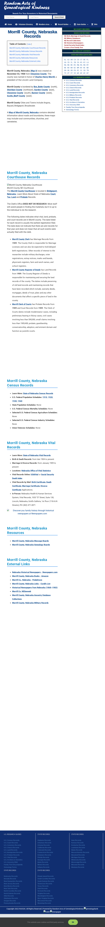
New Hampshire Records (13, 881)
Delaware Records (44, 855)
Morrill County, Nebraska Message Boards (30, 541)
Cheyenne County (38, 74)
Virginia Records (44, 893)
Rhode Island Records (46, 876)
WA (78, 73)
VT (72, 73)
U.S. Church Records (73, 88)
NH (72, 68)
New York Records (10, 888)
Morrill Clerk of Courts (22, 304)
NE (65, 68)
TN (88, 70)
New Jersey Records (11, 884)
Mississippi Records (78, 862)
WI (84, 73)
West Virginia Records (46, 898)
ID (68, 62)
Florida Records (43, 857)
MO (84, 65)
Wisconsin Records (45, 901)
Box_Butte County (42, 87)
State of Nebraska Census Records (38, 393)
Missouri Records (77, 865)
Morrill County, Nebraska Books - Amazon (30, 576)
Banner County (38, 93)
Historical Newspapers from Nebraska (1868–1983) (34, 587)
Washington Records (45, 896)
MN (78, 65)
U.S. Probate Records (74, 97)
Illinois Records (43, 865)
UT (68, 73)
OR (72, 70)
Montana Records (77, 867)
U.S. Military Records (73, 95)
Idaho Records (43, 862)
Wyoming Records (44, 903)
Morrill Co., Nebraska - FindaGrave (27, 580)
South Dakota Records (46, 881)
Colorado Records (44, 850)
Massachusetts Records (80, 852)
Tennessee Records (45, 884)
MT (88, 65)
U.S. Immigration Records (75, 92)
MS (81, 65)
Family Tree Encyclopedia (75, 107)
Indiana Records (43, 867)
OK (68, 70)
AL (65, 60)
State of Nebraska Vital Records (37, 455)
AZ (68, 60)
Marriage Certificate (31, 486)
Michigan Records (78, 857)
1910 (45, 397)
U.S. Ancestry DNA (73, 105)
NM (78, 68)
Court (52, 194)
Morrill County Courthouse (23, 191)
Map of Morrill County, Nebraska (24, 112)
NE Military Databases (72, 38)
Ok (73, 922)
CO (78, 60)
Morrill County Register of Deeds (26, 270)
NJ (75, 68)
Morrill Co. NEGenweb (21, 591)
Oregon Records (10, 901)
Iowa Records (76, 840)
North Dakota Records (12, 893)
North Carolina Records (12, 891)
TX (65, 73)
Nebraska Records (11, 876)
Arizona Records (44, 845)
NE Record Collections (72, 41)
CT (81, 60)
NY (81, 68)
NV (68, 68)
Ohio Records (9, 896)
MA (65, 65)
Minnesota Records (78, 860)
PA (75, 70)
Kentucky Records (78, 845)
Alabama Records (44, 840)
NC (84, 68)
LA (88, 62)
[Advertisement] (32, 143)
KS (81, 62)
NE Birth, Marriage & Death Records (77, 36)
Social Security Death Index (74, 45)
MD (68, 65)
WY (88, 73)
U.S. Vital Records (72, 100)
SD (84, 70)
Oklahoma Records (11, 898)
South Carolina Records (46, 879)
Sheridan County (14, 90)
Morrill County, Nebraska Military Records (30, 603)
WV (81, 73)
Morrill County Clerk (21, 239)
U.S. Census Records (74, 80)
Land (13, 197)
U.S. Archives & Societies (75, 102)
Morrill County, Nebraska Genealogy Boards (31, 545)
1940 (20, 401)
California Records (44, 847)
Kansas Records (77, 843)
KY (84, 62)
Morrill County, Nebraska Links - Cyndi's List (31, 584)
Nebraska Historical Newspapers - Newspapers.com (34, 572)
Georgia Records (44, 860)
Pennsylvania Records (12, 903)
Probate (24, 197)
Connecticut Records (45, 852)
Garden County (41, 90)
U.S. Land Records (73, 90)
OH (65, 70)
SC (81, 70)
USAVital (34, 474)
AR (72, 60)
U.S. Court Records (73, 83)
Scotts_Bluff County (16, 96)
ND (88, 68)
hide (29, 44)
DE (84, 60)
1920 (50, 397)
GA (65, 62)
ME (72, 65)
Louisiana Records (78, 847)
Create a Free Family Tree (73, 47)
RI (78, 70)
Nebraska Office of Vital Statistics (36, 471)
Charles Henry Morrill (45, 77)
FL (88, 60)
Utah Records (43, 888)
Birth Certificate (38, 482)
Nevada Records (10, 879)
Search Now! (59, 17)
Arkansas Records (44, 843)
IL (72, 62)
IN (75, 62)
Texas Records (43, 886)
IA (78, 62)
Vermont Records (44, 891)
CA (75, 60)
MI (75, 65)
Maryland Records (78, 855)
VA (75, 73)
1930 (14, 401)
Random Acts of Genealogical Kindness (67, 909)
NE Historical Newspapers (73, 43)
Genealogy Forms (72, 110)
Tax (8, 197)
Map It (34, 71)
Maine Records (76, 850)
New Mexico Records (11, 886)
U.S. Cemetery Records (74, 85)
